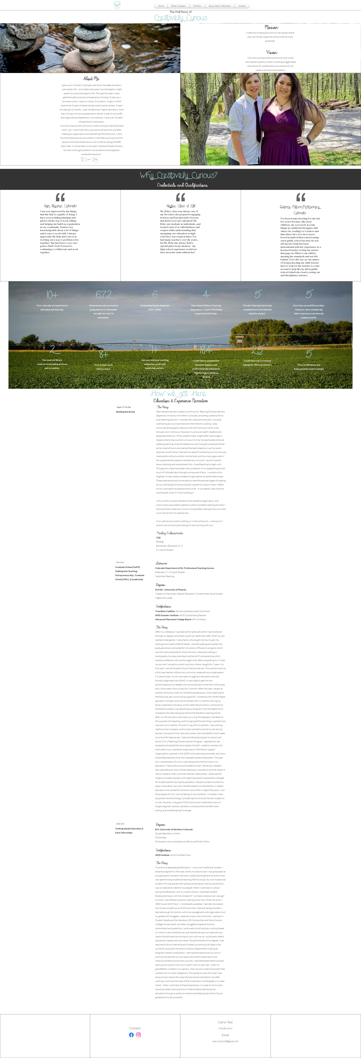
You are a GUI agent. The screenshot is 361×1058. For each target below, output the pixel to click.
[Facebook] (131, 1035)
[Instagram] (138, 1035)
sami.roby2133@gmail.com (225, 1041)
